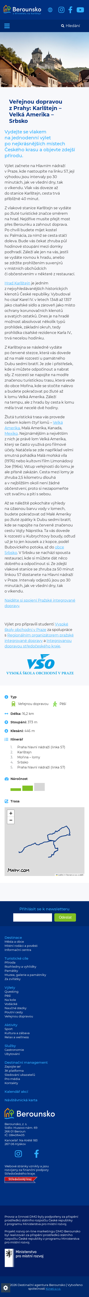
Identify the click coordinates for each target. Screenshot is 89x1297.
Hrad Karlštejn (17, 283)
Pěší (8, 995)
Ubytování (12, 1054)
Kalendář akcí (16, 1091)
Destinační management (26, 1062)
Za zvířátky (13, 979)
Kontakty (11, 1083)
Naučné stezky (15, 1008)
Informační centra (18, 950)
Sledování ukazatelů (20, 1075)
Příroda (10, 962)
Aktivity (11, 1025)
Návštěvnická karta (21, 1100)
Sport (9, 1029)
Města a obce (14, 941)
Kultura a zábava (17, 1033)
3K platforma (14, 1070)
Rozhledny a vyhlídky (20, 966)
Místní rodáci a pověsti (21, 945)
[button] (10, 813)
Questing (11, 991)
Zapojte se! (13, 1066)
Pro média (12, 1079)
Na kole (10, 1000)
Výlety (10, 987)
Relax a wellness (17, 1037)
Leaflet (60, 874)
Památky (11, 970)
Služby (10, 1046)
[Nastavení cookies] (5, 1287)
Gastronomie (14, 1050)
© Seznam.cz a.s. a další (73, 874)
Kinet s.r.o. (53, 1288)
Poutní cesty (14, 1012)
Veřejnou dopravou (19, 1016)
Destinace (13, 937)
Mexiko (11, 433)
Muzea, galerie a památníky (25, 975)
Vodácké (11, 1004)
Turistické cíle (16, 958)
